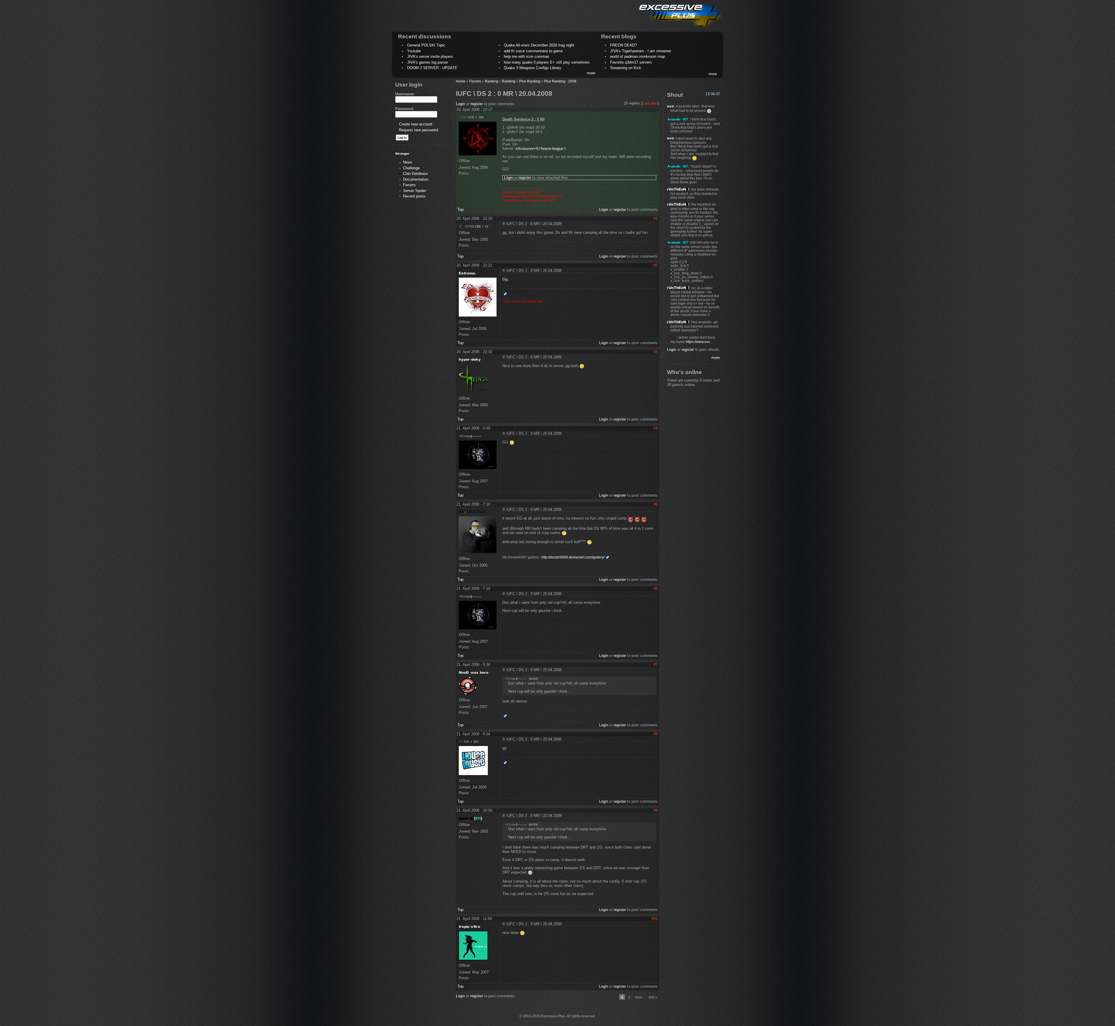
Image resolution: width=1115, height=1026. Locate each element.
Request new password (418, 130)
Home (460, 81)
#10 (655, 919)
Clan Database (415, 173)
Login (460, 104)
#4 (656, 428)
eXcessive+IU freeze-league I (541, 148)
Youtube (414, 51)
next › (639, 997)
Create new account (415, 124)
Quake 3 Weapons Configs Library (532, 68)
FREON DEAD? (623, 45)
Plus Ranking (529, 81)
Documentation (415, 179)
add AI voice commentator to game (533, 51)
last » (653, 997)
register (476, 104)
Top (460, 209)
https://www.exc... (699, 342)
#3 (656, 352)
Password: (406, 109)
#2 (656, 265)
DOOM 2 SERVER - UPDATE (432, 68)
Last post (650, 103)
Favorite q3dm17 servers (631, 62)
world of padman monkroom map (637, 56)
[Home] (678, 28)
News (407, 162)
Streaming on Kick (625, 68)
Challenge (411, 168)
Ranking (491, 81)
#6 (656, 588)
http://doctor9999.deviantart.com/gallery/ (573, 557)
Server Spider (414, 190)
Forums (409, 185)
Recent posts (414, 196)
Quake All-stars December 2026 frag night (539, 45)
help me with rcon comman (526, 56)
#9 (656, 810)
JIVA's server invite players (430, 56)
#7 (656, 664)
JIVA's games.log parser (427, 62)
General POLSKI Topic (426, 45)
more (591, 73)
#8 (656, 734)
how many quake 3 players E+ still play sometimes (547, 62)
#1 (656, 218)
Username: (406, 94)
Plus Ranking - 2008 (560, 81)
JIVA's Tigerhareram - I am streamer (640, 51)
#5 (656, 504)
